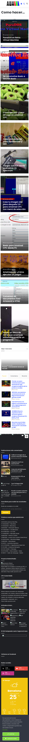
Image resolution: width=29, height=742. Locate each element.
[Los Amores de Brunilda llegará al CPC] (14, 611)
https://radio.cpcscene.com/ (8, 601)
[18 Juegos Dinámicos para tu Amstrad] (23, 624)
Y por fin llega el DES (17, 483)
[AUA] (13, 3)
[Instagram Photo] (6, 440)
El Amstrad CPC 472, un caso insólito (18, 477)
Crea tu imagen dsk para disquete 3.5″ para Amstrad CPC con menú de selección (14, 206)
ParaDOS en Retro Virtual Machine (11, 38)
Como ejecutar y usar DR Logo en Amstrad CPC (13, 115)
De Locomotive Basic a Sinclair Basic (14, 77)
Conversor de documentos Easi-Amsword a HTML (12, 298)
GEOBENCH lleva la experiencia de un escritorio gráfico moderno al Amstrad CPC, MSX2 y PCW (19, 414)
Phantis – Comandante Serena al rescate (13, 368)
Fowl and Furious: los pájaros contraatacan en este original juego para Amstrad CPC (19, 404)
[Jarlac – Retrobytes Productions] (5, 611)
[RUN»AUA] (23, 617)
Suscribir (5, 512)
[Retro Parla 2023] (14, 624)
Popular (4, 376)
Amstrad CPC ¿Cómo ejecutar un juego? (13, 273)
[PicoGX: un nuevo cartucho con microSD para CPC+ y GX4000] (5, 494)
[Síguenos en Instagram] (26, 436)
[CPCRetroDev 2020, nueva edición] (23, 611)
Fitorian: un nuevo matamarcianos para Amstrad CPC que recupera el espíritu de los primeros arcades (19, 384)
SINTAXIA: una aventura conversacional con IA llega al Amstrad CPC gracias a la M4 (19, 394)
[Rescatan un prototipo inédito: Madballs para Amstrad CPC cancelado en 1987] (6, 424)
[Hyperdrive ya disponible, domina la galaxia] (14, 618)
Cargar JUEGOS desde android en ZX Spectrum (14, 168)
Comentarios (14, 376)
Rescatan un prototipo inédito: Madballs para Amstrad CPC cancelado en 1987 (19, 424)
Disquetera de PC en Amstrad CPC (17, 463)
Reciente (24, 376)
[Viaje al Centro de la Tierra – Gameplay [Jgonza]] (5, 624)
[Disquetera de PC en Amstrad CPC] (5, 464)
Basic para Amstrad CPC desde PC (13, 246)
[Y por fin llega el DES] (5, 486)
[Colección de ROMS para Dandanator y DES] (5, 471)
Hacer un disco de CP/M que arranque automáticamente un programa (13, 336)
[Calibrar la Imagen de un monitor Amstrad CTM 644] (5, 457)
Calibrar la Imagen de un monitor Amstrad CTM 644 (19, 455)
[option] (14, 361)
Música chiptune (5, 591)
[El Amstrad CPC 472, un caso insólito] (5, 479)
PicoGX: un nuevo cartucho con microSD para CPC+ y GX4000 (19, 492)
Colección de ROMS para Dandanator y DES (12, 141)
